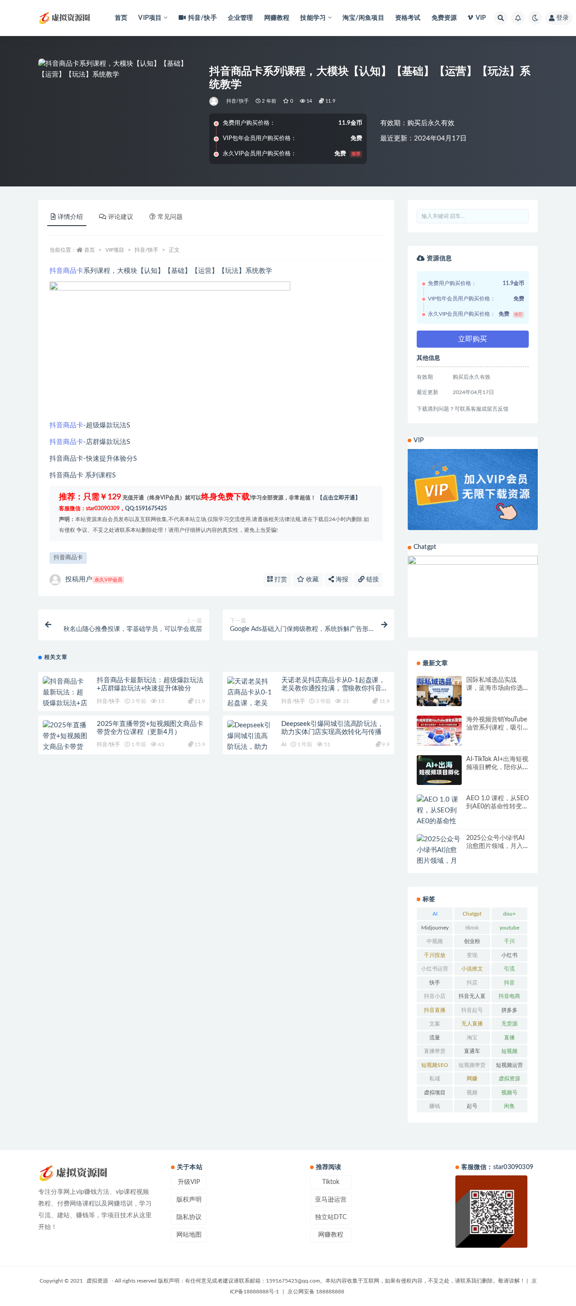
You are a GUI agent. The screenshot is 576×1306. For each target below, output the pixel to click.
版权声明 (189, 1200)
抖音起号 (472, 1010)
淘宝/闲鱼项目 (363, 18)
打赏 (280, 579)
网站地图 (189, 1235)
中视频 (435, 941)
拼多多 (509, 1010)
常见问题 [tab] (170, 217)
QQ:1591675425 (146, 508)
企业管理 (240, 18)
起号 (472, 1106)
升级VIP (189, 1182)
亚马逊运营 (330, 1200)
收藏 (311, 579)
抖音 (509, 982)
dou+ (509, 913)
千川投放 (435, 955)
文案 (434, 1023)
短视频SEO (434, 1065)
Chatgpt (472, 913)
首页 (121, 18)
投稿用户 (93, 579)
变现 (472, 955)
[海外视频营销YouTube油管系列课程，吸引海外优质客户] (439, 731)
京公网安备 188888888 (316, 1291)
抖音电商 (509, 996)
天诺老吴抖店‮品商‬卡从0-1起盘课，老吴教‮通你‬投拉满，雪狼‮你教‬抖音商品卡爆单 (334, 688)
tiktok (472, 927)
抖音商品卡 (66, 271)
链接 (371, 579)
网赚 (472, 1078)
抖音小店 (435, 996)
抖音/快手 (202, 18)
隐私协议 (189, 1217)
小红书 (509, 955)
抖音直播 (435, 1010)
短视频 (509, 1051)
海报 (341, 579)
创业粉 (472, 941)
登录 (562, 18)
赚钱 (434, 1106)
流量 (434, 1037)
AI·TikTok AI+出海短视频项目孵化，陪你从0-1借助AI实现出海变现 (497, 767)
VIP (481, 18)
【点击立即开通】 (338, 497)
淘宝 (472, 1037)
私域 (434, 1078)
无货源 (509, 1023)
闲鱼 (509, 1106)
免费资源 (444, 18)
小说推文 (472, 968)
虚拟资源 (509, 1078)
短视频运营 (509, 1065)
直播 (509, 1037)
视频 (472, 1092)
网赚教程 (277, 18)
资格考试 (408, 18)
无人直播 (472, 1023)
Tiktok (330, 1182)
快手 (434, 982)
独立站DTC (330, 1217)
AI (283, 744)
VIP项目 (114, 250)
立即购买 (472, 339)
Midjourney (435, 927)
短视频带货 (472, 1065)
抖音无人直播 (472, 997)
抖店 (472, 982)
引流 (509, 968)
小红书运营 (434, 968)
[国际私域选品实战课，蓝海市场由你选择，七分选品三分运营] (439, 691)
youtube (509, 927)
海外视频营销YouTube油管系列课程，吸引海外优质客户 (496, 727)
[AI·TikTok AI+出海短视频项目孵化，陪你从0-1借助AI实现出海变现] (439, 770)
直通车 (472, 1051)
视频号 (509, 1092)
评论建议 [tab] (120, 217)
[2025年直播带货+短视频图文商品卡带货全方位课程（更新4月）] (65, 747)
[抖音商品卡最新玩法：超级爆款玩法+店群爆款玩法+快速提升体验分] (65, 703)
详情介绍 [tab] (70, 217)
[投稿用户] (214, 101)
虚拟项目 (435, 1092)
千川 (509, 941)
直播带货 (435, 1051)
